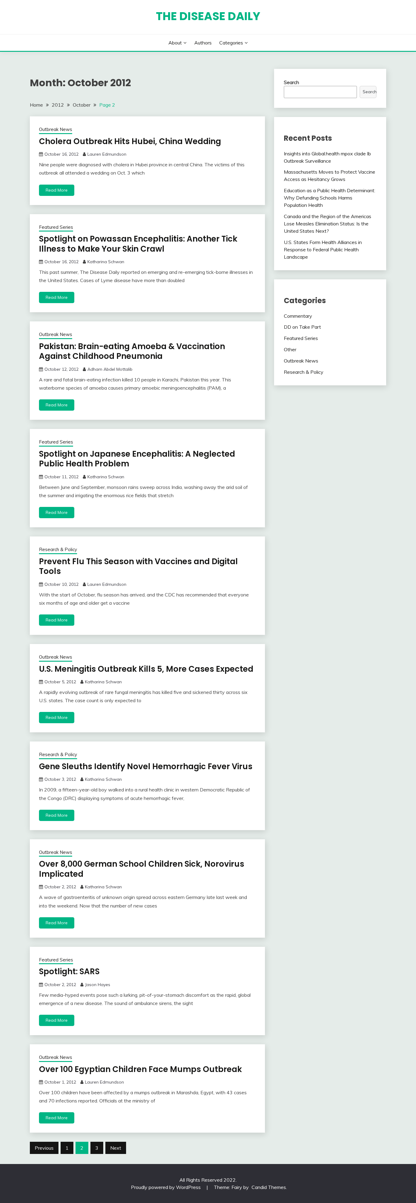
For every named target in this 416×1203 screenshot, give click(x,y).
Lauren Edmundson (106, 154)
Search (291, 82)
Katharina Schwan (105, 261)
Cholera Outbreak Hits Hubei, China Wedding (130, 141)
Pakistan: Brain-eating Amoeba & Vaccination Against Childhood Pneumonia (132, 351)
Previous (44, 1148)
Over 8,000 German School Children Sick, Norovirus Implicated (141, 868)
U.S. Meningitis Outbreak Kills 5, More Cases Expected (146, 668)
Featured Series (56, 227)
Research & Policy (58, 549)
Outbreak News (55, 129)
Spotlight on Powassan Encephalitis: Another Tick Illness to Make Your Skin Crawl (138, 243)
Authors (203, 43)
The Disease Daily (208, 16)
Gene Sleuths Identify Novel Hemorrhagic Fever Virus (145, 766)
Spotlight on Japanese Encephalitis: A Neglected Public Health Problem (137, 458)
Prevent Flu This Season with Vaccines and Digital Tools (138, 566)
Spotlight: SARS (69, 971)
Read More (57, 190)
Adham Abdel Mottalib (109, 369)
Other (290, 349)
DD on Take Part (302, 327)
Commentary (298, 316)
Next (115, 1148)
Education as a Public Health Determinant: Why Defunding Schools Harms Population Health (329, 197)
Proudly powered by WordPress (166, 1187)
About (175, 43)
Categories (231, 43)
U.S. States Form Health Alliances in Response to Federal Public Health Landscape (323, 249)
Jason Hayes (97, 984)
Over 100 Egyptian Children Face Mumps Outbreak (140, 1069)
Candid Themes (269, 1187)
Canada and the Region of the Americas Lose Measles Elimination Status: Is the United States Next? (327, 223)
